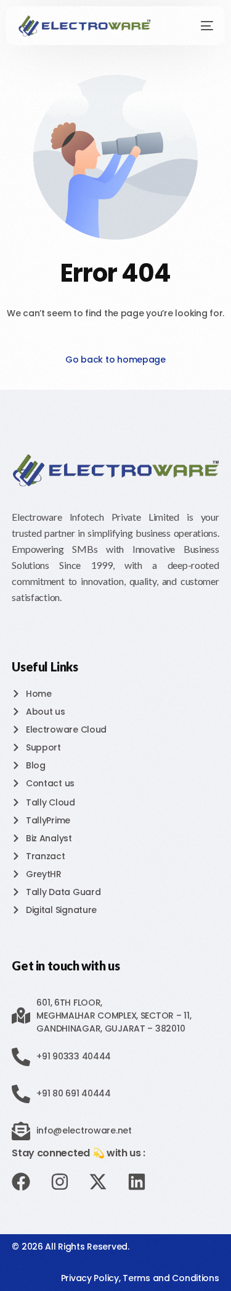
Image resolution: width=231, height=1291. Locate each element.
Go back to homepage (115, 359)
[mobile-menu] (200, 26)
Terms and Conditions (171, 1278)
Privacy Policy (90, 1278)
